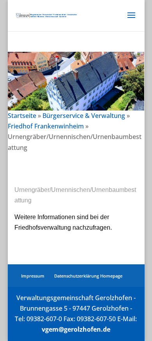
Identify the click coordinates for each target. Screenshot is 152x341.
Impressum (32, 276)
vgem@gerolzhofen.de (76, 329)
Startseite (22, 115)
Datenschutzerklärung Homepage (88, 276)
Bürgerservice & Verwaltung (83, 115)
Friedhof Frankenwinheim (46, 126)
